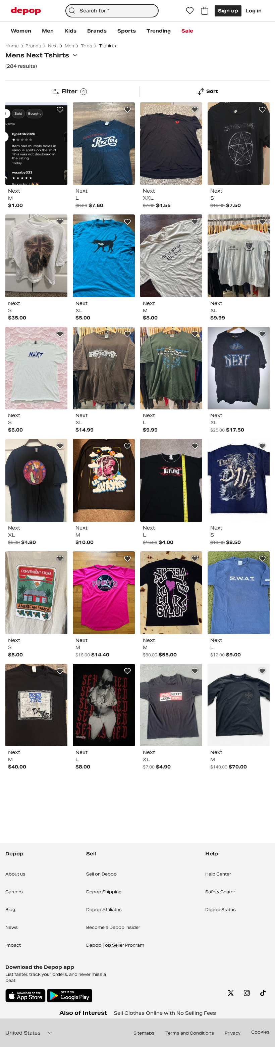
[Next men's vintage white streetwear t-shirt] (36, 255)
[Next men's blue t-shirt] (104, 255)
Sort (212, 91)
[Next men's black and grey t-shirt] (239, 368)
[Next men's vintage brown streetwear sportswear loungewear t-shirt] (104, 368)
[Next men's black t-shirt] (171, 143)
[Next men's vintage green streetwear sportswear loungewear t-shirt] (171, 368)
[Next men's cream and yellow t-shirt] (171, 255)
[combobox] (112, 10)
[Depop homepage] (26, 11)
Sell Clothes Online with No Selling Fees (165, 1013)
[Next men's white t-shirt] (36, 368)
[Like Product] (60, 109)
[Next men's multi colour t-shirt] (36, 143)
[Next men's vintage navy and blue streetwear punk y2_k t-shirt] (239, 480)
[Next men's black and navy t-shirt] (104, 143)
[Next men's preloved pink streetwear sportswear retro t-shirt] (104, 592)
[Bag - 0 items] (204, 10)
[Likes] (189, 10)
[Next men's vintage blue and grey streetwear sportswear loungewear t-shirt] (239, 255)
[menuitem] (21, 31)
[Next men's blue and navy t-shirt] (239, 592)
